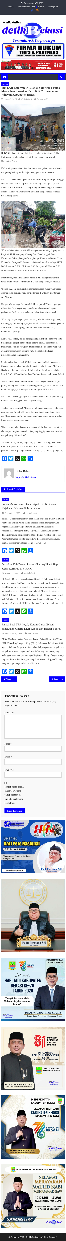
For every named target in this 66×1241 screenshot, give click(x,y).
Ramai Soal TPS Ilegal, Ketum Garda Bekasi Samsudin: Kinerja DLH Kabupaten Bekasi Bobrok (31, 626)
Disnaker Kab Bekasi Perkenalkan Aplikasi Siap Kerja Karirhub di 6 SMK (30, 566)
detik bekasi (26, 99)
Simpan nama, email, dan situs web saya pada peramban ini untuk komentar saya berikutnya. (14, 795)
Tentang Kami (53, 7)
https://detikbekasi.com (26, 477)
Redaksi (41, 7)
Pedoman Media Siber (26, 7)
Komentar (9, 712)
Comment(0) (42, 99)
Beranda (11, 7)
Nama (8, 744)
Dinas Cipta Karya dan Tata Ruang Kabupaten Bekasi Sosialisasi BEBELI (11, 679)
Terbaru (5, 84)
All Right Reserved (48, 1237)
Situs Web (9, 770)
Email (8, 757)
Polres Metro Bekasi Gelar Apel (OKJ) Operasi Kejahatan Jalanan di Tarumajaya (29, 506)
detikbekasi (33, 633)
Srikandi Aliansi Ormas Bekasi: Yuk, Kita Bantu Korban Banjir (58, 679)
